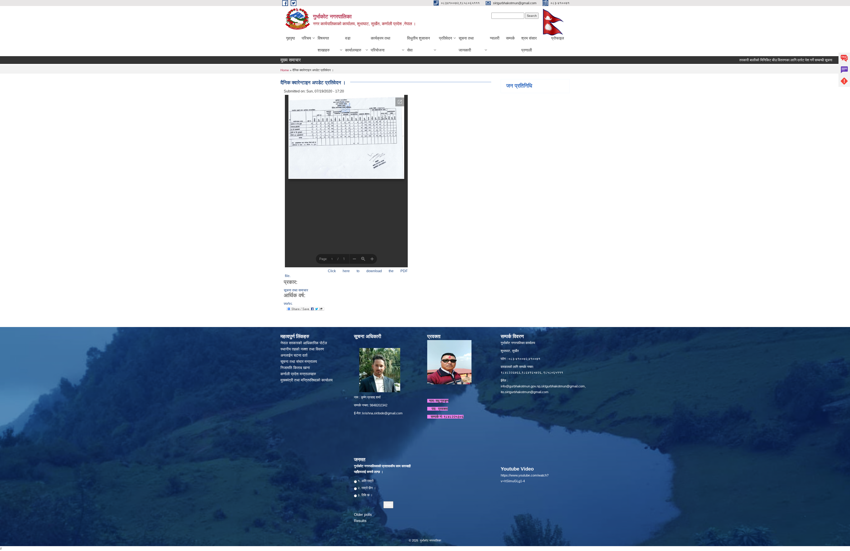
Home (284, 70)
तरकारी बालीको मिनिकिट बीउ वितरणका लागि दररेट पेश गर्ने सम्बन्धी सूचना (756, 60)
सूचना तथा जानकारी (466, 44)
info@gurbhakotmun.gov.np (520, 386)
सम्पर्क (510, 38)
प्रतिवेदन (445, 38)
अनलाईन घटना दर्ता (293, 355)
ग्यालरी (494, 38)
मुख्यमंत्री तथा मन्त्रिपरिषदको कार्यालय (307, 380)
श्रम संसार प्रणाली (529, 44)
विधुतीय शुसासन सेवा (418, 44)
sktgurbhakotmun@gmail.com (563, 386)
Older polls (363, 515)
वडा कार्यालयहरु (353, 44)
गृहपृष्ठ (290, 38)
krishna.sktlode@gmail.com (382, 413)
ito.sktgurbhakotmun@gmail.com (525, 392)
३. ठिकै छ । (365, 495)
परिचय (306, 38)
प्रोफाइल (557, 38)
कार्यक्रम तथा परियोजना (380, 44)
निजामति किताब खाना (295, 368)
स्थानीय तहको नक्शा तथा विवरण (302, 349)
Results (360, 521)
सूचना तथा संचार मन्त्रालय (299, 362)
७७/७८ (288, 303)
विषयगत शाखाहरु (324, 44)
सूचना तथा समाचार (296, 290)
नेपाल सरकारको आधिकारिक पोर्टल (303, 343)
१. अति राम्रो (365, 481)
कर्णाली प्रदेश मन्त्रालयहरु (298, 374)
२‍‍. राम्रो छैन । (367, 488)
